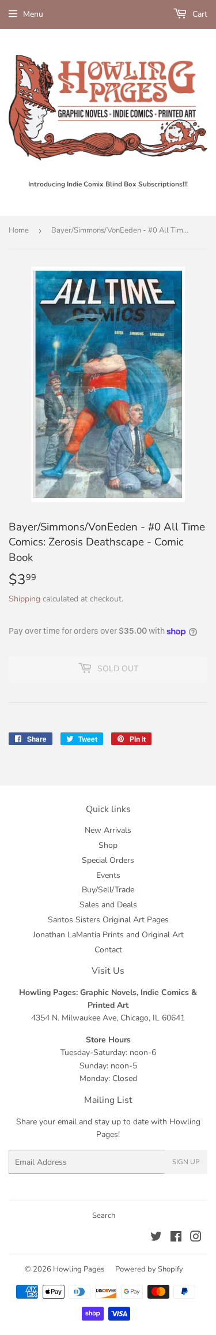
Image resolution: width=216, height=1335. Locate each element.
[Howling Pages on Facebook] (176, 1238)
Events (108, 875)
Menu (33, 14)
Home (19, 230)
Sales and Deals (108, 904)
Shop (108, 845)
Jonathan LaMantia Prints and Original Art (108, 934)
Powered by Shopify (149, 1269)
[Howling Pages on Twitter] (156, 1238)
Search (103, 1215)
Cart (198, 14)
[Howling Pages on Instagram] (196, 1238)
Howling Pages (78, 1269)
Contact (108, 949)
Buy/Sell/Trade (108, 889)
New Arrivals (108, 830)
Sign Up (186, 1161)
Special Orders (108, 860)
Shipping (24, 598)
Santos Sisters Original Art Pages (108, 919)
